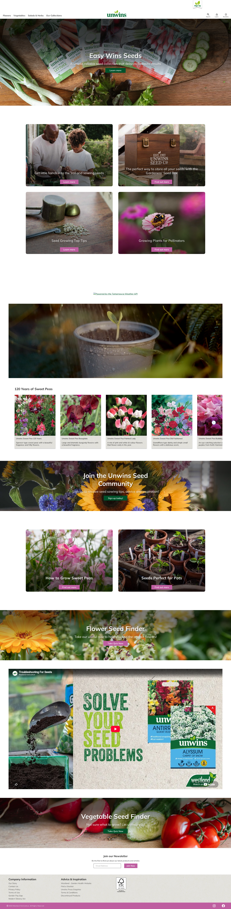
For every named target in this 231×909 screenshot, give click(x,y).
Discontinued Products (70, 895)
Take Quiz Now (115, 643)
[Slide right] (214, 423)
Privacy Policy (14, 889)
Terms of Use (14, 892)
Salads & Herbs (36, 15)
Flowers (7, 15)
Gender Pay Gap (16, 895)
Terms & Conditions (69, 892)
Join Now (131, 866)
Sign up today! (115, 498)
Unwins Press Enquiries (71, 889)
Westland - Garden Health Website (76, 883)
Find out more (162, 182)
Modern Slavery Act (17, 898)
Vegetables (19, 15)
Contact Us (13, 886)
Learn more (115, 70)
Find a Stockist (67, 886)
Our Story (13, 883)
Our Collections (54, 15)
